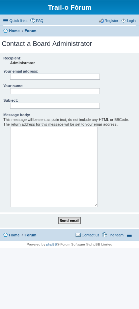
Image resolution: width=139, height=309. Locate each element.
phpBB (51, 244)
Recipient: (12, 58)
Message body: (16, 115)
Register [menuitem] (111, 21)
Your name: (13, 86)
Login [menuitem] (131, 21)
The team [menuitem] (115, 235)
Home (14, 235)
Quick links (18, 21)
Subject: (10, 100)
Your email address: (20, 71)
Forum (30, 235)
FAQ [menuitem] (40, 21)
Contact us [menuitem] (91, 235)
